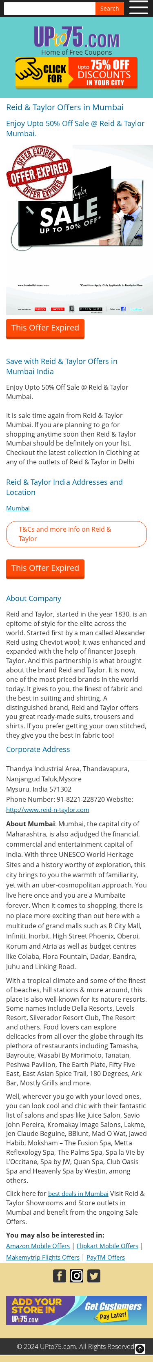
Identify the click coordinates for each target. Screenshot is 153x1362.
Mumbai (18, 508)
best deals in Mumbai (78, 1193)
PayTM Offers (105, 1257)
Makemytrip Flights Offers (43, 1257)
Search (109, 8)
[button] (76, 534)
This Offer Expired (45, 327)
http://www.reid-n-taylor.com (47, 809)
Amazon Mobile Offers (38, 1246)
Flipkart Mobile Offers (107, 1246)
